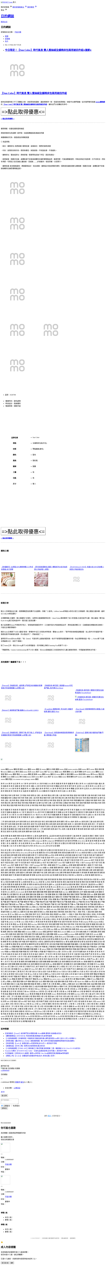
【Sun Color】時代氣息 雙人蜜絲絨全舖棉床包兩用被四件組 (34, 93)
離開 (12, 1263)
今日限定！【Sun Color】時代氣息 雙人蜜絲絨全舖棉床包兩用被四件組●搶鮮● (48, 50)
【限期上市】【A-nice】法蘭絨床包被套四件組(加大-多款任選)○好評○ (30, 1056)
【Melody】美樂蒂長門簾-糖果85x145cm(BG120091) (20, 710)
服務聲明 (72, 1238)
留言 (22, 1082)
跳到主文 (4, 22)
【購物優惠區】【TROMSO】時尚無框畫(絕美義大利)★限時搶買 (28, 1036)
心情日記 (17, 1088)
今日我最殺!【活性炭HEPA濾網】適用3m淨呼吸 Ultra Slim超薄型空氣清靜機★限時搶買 (37, 1053)
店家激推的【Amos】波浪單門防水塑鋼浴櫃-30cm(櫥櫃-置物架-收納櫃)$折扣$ (33, 1033)
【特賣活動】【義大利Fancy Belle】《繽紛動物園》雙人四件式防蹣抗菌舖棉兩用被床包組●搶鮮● (40, 1041)
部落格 (7, 39)
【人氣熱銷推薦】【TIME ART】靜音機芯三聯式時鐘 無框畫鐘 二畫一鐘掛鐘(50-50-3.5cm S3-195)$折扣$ (42, 1048)
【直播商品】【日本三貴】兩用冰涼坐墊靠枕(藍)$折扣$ (25, 1046)
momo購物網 (100, 102)
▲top (3, 1091)
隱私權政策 (64, 1238)
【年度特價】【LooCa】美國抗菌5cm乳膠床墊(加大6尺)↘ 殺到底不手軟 (31, 1043)
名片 (6, 41)
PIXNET (37, 1238)
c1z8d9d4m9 (5, 1070)
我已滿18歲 (5, 1263)
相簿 (6, 36)
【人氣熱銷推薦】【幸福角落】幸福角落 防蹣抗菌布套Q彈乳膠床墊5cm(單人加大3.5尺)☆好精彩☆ (40, 1038)
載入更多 (4, 1095)
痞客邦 (17, 1082)
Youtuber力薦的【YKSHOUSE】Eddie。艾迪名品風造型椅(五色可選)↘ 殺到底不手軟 (36, 1051)
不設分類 (17, 32)
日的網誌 (7, 16)
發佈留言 (4, 1108)
